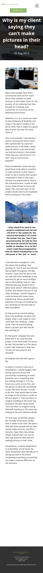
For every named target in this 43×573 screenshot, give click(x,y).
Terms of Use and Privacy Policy (20, 552)
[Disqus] (21, 508)
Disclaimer (21, 553)
